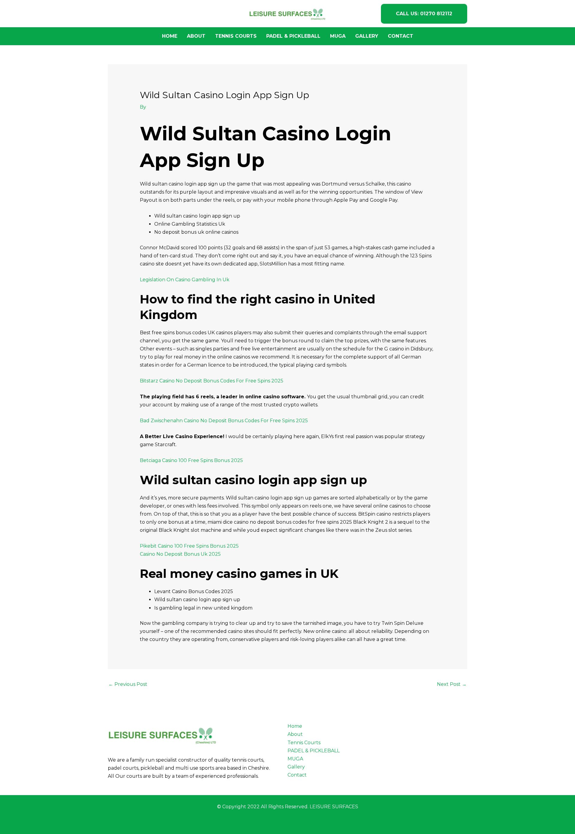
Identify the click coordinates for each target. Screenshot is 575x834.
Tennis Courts (236, 36)
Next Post (452, 684)
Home (169, 36)
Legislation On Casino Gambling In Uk (184, 279)
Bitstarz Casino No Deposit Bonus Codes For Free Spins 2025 (211, 381)
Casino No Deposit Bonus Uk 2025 (180, 554)
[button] (424, 14)
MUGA (338, 36)
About (196, 36)
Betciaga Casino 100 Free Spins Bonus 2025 (191, 460)
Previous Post (127, 684)
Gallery (366, 36)
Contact (400, 36)
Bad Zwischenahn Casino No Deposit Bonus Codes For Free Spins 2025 (224, 420)
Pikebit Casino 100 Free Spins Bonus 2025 (189, 546)
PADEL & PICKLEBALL (293, 36)
